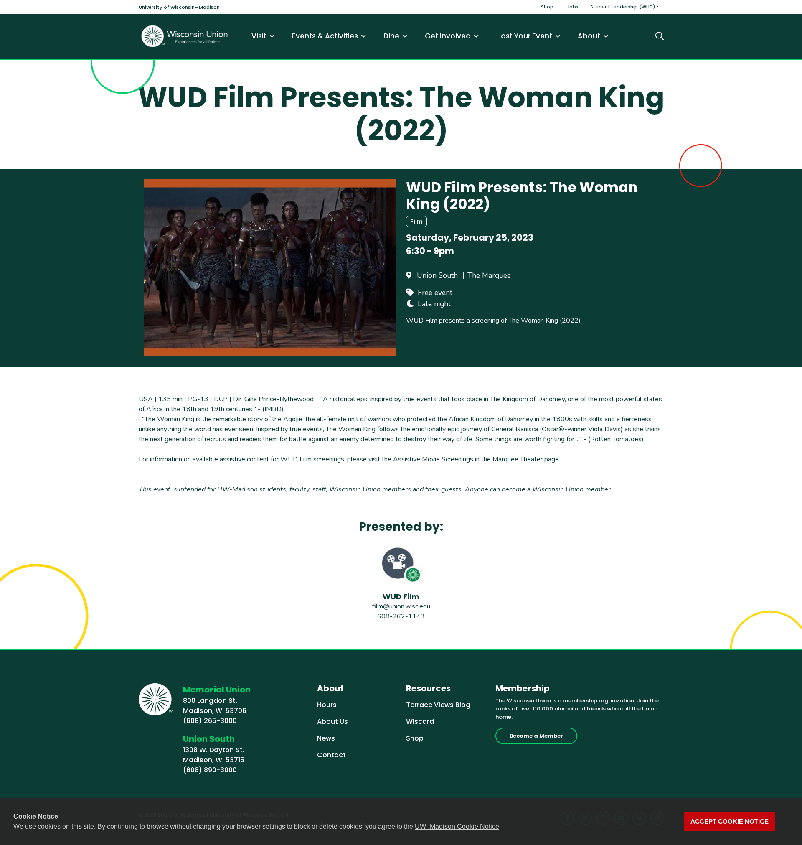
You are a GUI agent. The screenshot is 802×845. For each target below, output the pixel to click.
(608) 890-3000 (210, 770)
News (326, 738)
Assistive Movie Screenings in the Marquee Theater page (476, 459)
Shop (547, 6)
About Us (332, 721)
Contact (331, 755)
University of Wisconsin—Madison (179, 7)
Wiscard (420, 721)
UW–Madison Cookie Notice (457, 826)
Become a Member (536, 736)
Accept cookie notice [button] (729, 821)
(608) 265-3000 (210, 720)
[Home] (185, 36)
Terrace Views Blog (438, 705)
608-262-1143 (401, 616)
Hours (327, 705)
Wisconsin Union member (571, 489)
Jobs (573, 6)
